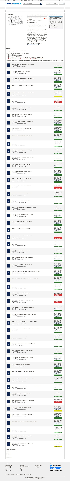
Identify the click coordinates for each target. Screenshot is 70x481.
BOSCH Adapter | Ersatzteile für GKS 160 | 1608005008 (21, 364)
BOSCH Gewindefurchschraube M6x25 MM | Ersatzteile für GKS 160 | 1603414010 (25, 328)
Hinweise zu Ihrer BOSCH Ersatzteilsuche (33, 44)
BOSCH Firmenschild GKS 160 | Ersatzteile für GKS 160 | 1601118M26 (23, 85)
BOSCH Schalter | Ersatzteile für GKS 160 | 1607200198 (21, 71)
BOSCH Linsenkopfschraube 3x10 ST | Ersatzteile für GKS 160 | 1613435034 (24, 321)
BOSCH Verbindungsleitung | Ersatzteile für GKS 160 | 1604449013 (23, 157)
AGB (30, 474)
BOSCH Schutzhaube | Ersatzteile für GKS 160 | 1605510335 (22, 114)
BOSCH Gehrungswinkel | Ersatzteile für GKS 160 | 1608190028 (22, 214)
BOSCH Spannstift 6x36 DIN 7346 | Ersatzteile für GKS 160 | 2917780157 (24, 343)
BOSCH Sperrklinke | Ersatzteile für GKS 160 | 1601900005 (21, 164)
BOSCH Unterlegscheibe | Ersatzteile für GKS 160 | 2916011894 (22, 350)
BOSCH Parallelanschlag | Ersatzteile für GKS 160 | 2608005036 (22, 357)
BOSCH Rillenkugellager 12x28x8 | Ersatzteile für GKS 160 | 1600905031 (24, 207)
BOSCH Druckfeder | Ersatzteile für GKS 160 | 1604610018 (21, 178)
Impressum (7, 474)
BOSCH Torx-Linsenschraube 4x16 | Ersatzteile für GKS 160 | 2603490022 (24, 314)
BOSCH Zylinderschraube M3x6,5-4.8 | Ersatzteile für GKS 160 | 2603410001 (24, 421)
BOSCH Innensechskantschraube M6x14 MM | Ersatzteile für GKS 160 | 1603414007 (25, 271)
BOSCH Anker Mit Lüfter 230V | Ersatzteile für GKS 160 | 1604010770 (23, 378)
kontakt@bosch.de (9, 457)
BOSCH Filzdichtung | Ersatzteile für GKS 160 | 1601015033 (21, 171)
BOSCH (30, 19)
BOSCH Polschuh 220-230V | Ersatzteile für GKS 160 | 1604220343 (23, 371)
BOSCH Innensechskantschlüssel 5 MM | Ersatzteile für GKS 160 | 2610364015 (25, 278)
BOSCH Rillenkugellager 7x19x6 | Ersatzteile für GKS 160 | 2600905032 (23, 92)
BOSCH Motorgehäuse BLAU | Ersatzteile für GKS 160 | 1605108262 (23, 64)
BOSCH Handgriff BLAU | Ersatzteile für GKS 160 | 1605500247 (22, 121)
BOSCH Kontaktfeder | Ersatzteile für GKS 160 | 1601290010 (22, 135)
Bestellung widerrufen (21, 474)
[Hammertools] (13, 4)
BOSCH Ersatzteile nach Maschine (35, 20)
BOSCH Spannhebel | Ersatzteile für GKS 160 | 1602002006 (21, 228)
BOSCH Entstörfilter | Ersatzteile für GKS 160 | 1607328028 (21, 407)
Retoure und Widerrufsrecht (13, 474)
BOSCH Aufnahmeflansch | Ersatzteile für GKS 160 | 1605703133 (22, 257)
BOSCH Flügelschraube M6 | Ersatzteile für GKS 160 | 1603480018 (23, 307)
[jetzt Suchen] (41, 3)
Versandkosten (42, 477)
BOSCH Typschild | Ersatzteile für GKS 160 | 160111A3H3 (21, 393)
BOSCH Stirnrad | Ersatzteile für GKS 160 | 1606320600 (21, 200)
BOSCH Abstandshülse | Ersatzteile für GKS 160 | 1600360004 (22, 221)
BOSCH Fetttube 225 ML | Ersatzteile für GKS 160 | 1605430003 (22, 443)
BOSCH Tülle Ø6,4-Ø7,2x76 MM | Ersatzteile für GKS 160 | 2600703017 (23, 78)
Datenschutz (27, 474)
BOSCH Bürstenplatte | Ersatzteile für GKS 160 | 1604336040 (22, 107)
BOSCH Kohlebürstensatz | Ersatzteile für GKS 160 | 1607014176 (22, 414)
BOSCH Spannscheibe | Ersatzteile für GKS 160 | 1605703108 (22, 264)
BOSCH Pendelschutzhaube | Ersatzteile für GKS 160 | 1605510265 (23, 128)
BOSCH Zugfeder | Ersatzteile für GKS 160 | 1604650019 (21, 250)
